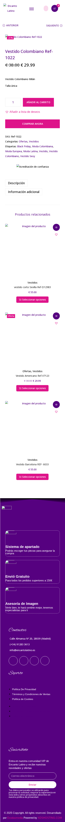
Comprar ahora (32, 123)
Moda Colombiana (42, 146)
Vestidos (34, 141)
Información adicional (23, 192)
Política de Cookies (22, 699)
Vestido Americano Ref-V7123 (32, 375)
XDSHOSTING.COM (50, 817)
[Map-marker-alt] (44, 660)
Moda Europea (13, 151)
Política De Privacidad (24, 689)
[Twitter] (34, 660)
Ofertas (23, 141)
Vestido (43, 151)
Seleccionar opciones (34, 299)
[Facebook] (23, 660)
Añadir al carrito (38, 102)
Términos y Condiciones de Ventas (31, 694)
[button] (22, 111)
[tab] (32, 182)
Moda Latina (30, 151)
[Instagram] (13, 660)
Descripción (16, 183)
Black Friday (24, 146)
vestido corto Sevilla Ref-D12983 (32, 287)
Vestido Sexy (27, 156)
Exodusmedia (15, 817)
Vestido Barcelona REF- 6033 (32, 464)
